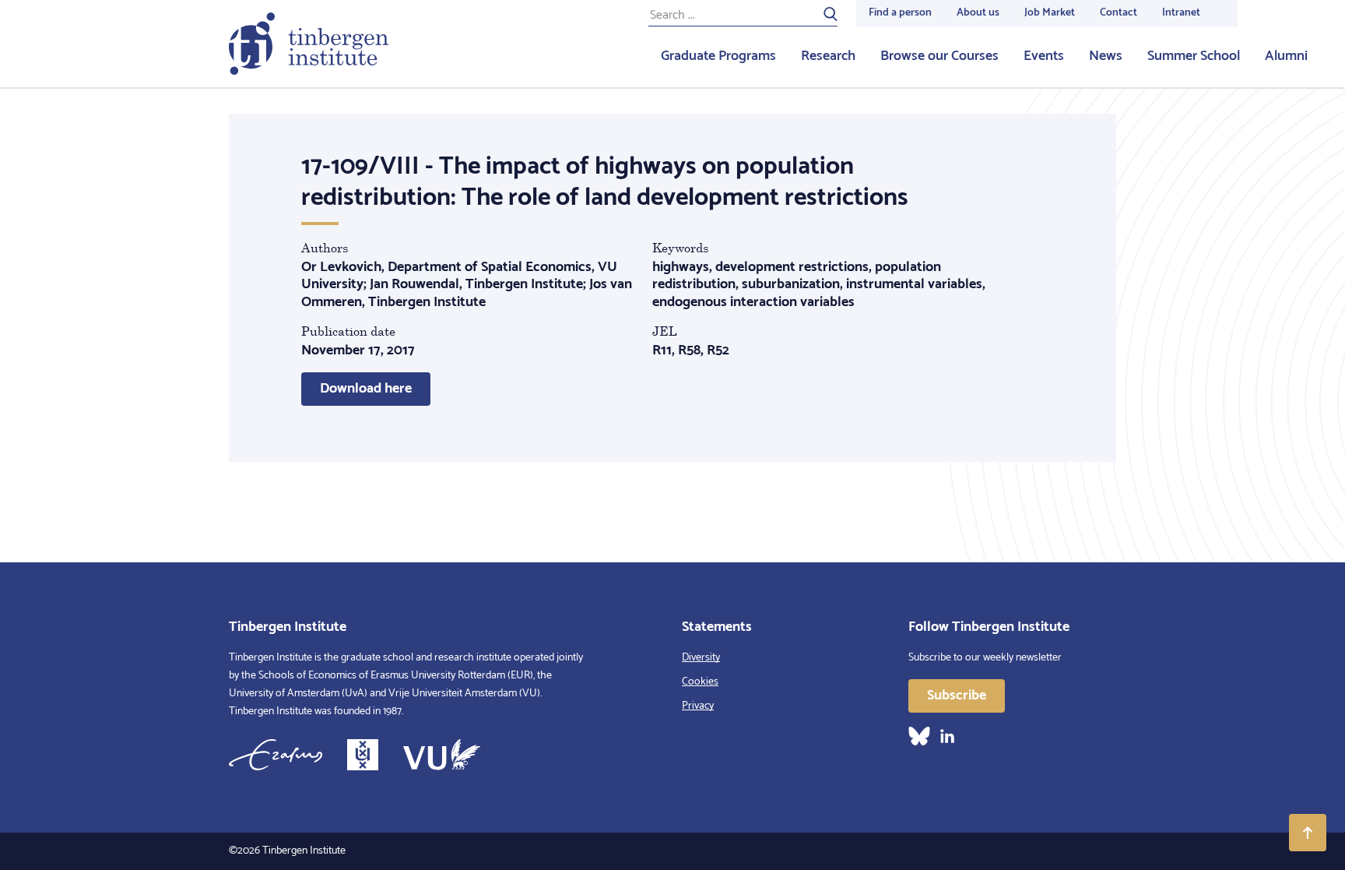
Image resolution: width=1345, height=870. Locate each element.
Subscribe (956, 695)
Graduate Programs (718, 56)
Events (1044, 56)
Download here (366, 388)
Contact (1118, 13)
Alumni (1286, 56)
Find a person (900, 13)
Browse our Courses (939, 56)
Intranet (1181, 13)
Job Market (1049, 13)
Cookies (700, 682)
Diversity (701, 658)
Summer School (1193, 56)
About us (978, 13)
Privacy (698, 706)
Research (828, 56)
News (1105, 56)
